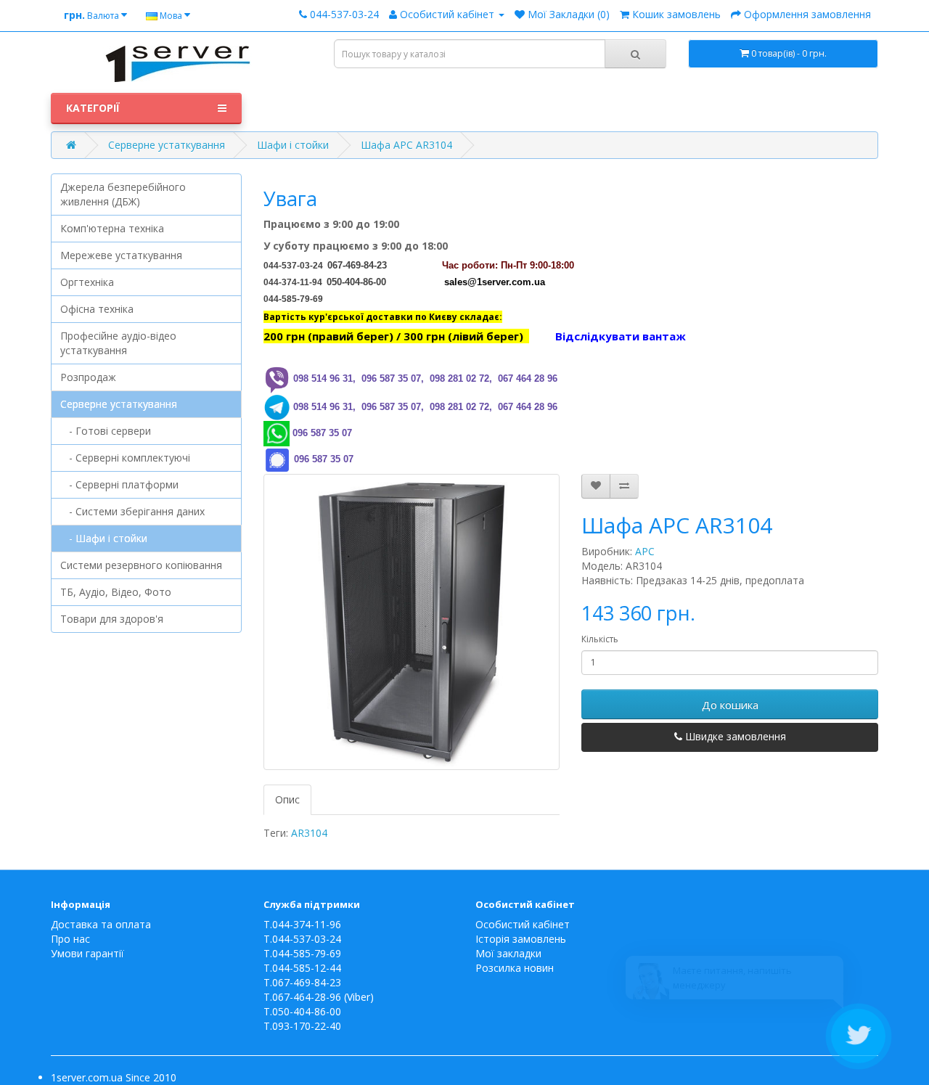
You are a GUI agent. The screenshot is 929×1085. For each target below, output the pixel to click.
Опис (287, 799)
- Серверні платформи (119, 484)
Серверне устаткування (166, 145)
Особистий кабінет (522, 924)
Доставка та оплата (101, 924)
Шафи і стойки (293, 145)
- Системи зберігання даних (132, 511)
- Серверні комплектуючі (125, 457)
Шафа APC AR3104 (406, 145)
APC (645, 551)
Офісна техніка (97, 309)
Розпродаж (88, 377)
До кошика (730, 704)
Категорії (93, 108)
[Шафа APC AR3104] (411, 622)
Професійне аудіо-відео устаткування (118, 343)
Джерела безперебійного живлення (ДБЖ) (123, 194)
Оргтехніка (87, 282)
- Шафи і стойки (103, 538)
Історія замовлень (520, 939)
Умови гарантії (87, 953)
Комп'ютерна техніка (112, 228)
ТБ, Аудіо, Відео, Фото (115, 592)
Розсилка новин (514, 968)
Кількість (599, 639)
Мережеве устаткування (121, 255)
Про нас (70, 939)
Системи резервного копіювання (141, 565)
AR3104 (309, 833)
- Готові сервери (105, 431)
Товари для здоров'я (111, 619)
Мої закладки (508, 953)
